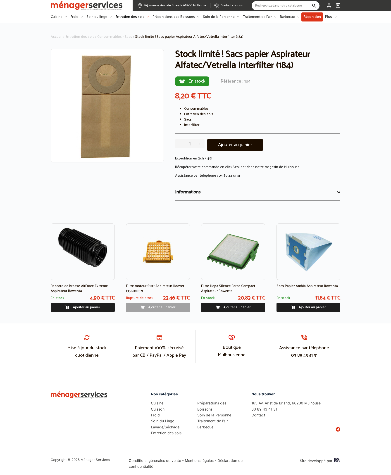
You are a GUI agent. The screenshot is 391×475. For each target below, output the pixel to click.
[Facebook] (338, 429)
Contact (258, 415)
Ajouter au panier (235, 145)
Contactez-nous (232, 5)
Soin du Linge (162, 421)
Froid (74, 17)
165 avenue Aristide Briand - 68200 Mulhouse (175, 5)
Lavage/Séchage (165, 427)
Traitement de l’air (257, 17)
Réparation (312, 17)
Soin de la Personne (219, 17)
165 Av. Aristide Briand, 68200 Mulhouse (286, 403)
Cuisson (158, 409)
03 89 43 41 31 (229, 176)
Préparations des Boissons (174, 17)
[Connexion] (329, 5)
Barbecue (287, 17)
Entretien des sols (129, 17)
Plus (328, 17)
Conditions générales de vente (155, 460)
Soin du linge (96, 17)
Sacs (128, 37)
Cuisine (56, 17)
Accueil (56, 37)
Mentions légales (199, 460)
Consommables (109, 37)
